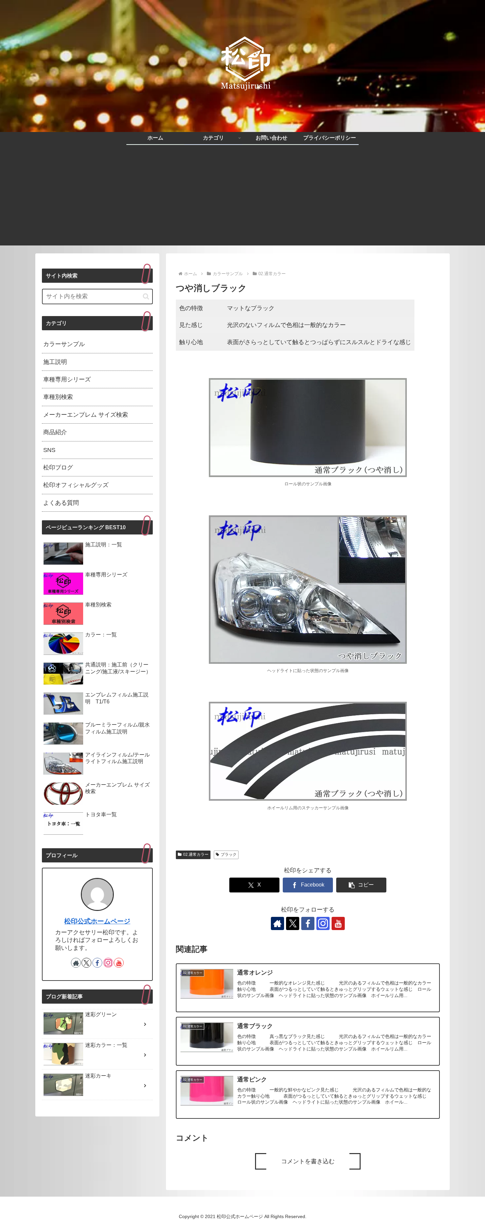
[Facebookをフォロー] (307, 923)
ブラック (229, 854)
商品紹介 (55, 432)
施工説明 (55, 362)
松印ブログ (58, 467)
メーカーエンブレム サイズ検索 (85, 414)
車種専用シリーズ (67, 379)
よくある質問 (61, 503)
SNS (49, 450)
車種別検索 (58, 397)
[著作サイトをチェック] (277, 923)
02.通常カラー (196, 854)
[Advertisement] (242, 199)
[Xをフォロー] (292, 923)
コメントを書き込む (308, 1161)
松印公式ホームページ (97, 921)
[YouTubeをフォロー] (338, 923)
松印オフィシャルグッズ (76, 485)
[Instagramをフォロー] (323, 923)
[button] (361, 885)
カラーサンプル (64, 344)
